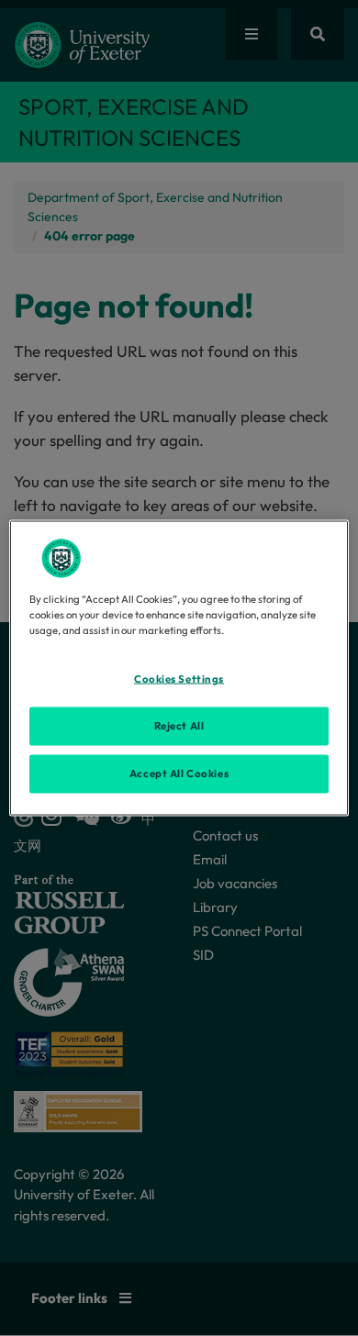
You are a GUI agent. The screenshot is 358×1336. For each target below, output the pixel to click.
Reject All (179, 725)
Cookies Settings (179, 679)
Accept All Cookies (179, 773)
